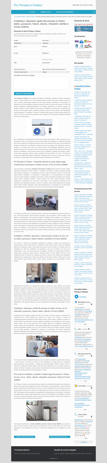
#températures (79, 425)
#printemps (83, 427)
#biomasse (82, 341)
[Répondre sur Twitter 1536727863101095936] (75, 349)
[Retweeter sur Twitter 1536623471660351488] (78, 409)
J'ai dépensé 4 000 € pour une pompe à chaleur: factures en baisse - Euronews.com (82, 118)
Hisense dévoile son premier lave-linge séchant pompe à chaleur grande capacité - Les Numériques (82, 173)
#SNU (76, 371)
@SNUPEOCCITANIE (81, 373)
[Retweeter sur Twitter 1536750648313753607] (78, 324)
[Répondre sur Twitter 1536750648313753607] (75, 324)
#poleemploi (82, 359)
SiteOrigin (52, 458)
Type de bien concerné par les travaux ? (54, 69)
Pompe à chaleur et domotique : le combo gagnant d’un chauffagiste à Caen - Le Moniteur (83, 132)
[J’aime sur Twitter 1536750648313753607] (81, 324)
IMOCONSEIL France (84, 302)
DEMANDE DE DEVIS (46, 12)
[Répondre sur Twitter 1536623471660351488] (75, 409)
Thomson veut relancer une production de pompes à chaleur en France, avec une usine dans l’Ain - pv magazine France (83, 139)
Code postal (46, 63)
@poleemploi (78, 362)
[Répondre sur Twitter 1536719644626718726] (75, 381)
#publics (81, 369)
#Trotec (80, 398)
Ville (15, 63)
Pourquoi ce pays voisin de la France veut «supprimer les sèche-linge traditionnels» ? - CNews (82, 95)
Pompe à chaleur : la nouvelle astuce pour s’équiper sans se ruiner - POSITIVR (82, 146)
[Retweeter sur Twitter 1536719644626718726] (78, 381)
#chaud (89, 400)
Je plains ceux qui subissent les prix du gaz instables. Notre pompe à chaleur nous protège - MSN (83, 111)
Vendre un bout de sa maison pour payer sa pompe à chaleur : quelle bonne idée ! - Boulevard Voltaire (83, 125)
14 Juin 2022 (81, 304)
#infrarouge (85, 398)
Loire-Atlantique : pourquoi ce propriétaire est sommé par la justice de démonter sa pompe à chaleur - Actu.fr (83, 165)
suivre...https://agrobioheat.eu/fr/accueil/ (86, 346)
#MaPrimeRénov (79, 309)
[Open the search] (93, 12)
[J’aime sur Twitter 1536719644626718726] (81, 381)
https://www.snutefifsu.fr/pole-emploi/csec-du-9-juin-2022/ (83, 377)
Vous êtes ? (46, 40)
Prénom (45, 46)
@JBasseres (87, 369)
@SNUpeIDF (78, 375)
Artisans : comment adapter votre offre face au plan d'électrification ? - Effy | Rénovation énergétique (83, 181)
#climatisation (85, 366)
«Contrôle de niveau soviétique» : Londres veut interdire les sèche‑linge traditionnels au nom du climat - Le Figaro (83, 103)
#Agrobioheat (78, 337)
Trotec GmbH (82, 386)
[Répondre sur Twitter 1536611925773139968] (75, 438)
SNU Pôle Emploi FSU (84, 354)
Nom (16, 46)
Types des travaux (20, 69)
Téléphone (45, 53)
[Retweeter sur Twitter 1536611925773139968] (78, 438)
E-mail (16, 53)
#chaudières (88, 311)
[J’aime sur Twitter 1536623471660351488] (81, 409)
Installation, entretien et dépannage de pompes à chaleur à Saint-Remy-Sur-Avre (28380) (83, 264)
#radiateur (77, 400)
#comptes (87, 361)
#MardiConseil (79, 420)
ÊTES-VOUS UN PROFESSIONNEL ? (65, 12)
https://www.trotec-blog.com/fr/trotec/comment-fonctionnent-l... (82, 405)
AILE (79, 329)
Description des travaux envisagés (24, 75)
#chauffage (78, 314)
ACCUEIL (33, 12)
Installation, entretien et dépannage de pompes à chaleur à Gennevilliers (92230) (83, 247)
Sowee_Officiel (82, 414)
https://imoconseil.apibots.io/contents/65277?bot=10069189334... (87, 320)
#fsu (79, 371)
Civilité (16, 40)
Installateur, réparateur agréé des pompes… (24, 436)
